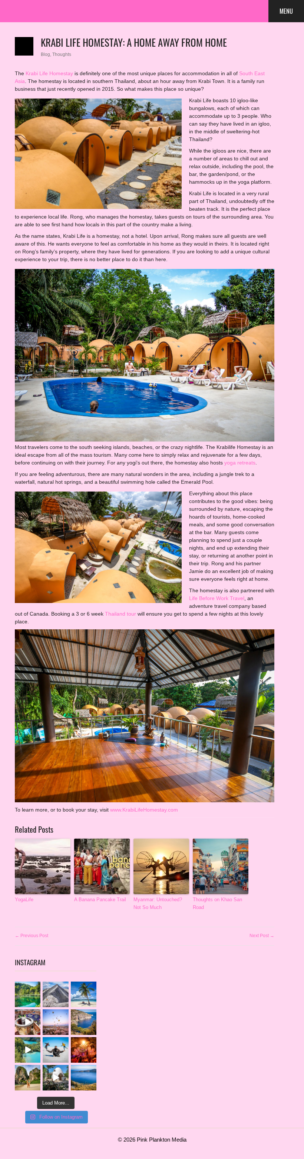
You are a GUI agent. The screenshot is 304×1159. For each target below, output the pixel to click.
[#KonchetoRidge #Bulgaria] (55, 994)
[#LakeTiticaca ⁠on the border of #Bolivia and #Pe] (83, 1077)
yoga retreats (239, 463)
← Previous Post (31, 935)
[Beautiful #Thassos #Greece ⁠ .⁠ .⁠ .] (83, 1022)
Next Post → (262, 935)
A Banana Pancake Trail (100, 899)
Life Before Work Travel (216, 598)
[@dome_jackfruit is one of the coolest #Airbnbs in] (55, 1077)
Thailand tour (120, 614)
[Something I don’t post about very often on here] (27, 1022)
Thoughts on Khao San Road (217, 903)
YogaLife (24, 899)
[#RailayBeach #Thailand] (27, 1077)
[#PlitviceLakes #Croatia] (27, 994)
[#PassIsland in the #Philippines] (83, 994)
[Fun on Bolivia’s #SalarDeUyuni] (55, 1050)
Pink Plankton (41, 11)
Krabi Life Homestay (49, 73)
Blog (45, 54)
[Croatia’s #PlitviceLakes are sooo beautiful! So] (27, 1050)
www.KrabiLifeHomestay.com (144, 810)
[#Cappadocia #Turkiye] (55, 1022)
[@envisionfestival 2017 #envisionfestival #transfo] (83, 1050)
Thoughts (61, 54)
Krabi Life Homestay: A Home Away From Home (134, 42)
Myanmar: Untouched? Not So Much (157, 903)
